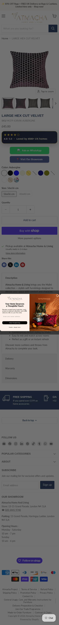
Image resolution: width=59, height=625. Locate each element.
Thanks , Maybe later (15, 327)
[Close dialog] (57, 296)
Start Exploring (14, 322)
